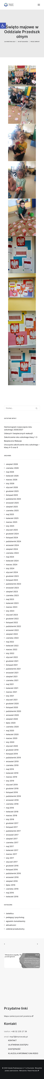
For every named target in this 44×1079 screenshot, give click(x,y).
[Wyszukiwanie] (22, 408)
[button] (39, 5)
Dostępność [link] (14, 1049)
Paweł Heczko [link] (32, 1071)
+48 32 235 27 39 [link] (19, 1031)
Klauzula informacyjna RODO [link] (23, 1053)
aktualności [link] (23, 41)
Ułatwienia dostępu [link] (18, 1045)
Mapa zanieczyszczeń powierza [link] (17, 1016)
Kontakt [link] (12, 1040)
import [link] (37, 41)
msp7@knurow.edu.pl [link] (19, 1037)
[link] (3, 26)
